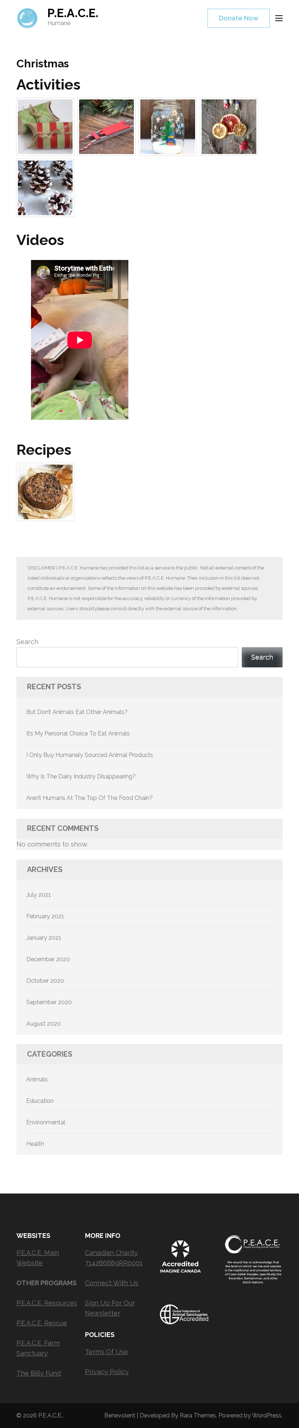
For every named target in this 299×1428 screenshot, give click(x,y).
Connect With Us (111, 1283)
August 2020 (43, 1023)
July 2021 (38, 894)
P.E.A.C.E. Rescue (41, 1323)
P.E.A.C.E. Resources (46, 1303)
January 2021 (43, 937)
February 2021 (45, 916)
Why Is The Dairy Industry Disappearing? (81, 776)
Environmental (45, 1122)
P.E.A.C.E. (72, 13)
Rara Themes (198, 1415)
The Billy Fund (38, 1373)
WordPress (266, 1415)
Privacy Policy (107, 1372)
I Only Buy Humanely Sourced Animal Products (89, 755)
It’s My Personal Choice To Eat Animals (78, 733)
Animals (37, 1079)
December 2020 (48, 959)
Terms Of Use (106, 1352)
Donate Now (239, 18)
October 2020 (45, 980)
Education (40, 1100)
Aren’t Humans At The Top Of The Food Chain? (89, 797)
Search (27, 642)
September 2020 (49, 1002)
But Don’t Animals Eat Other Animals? (77, 712)
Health (35, 1143)
